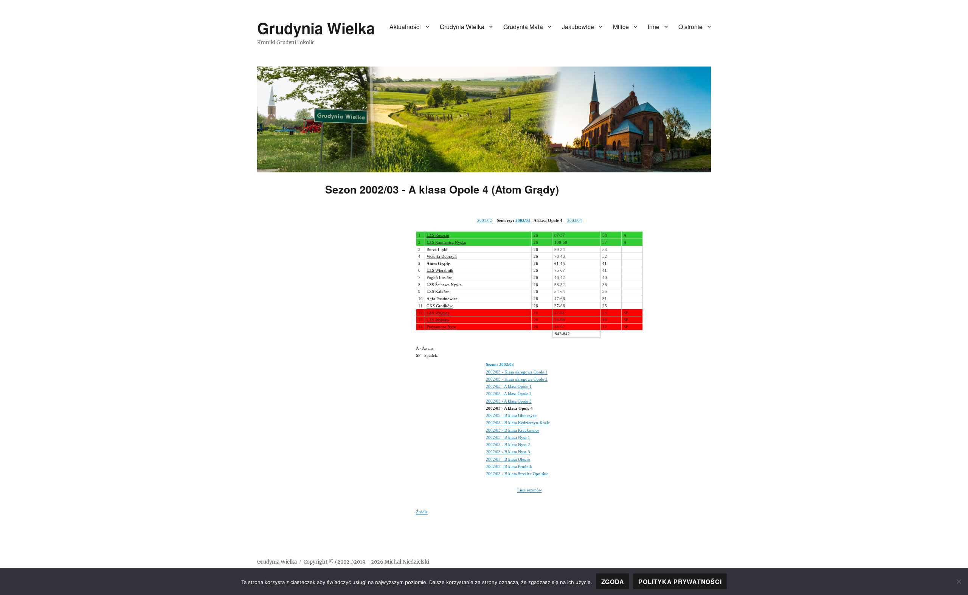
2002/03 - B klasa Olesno (508, 459)
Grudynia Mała (523, 26)
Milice (621, 26)
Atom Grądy (438, 263)
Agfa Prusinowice (442, 298)
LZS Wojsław (438, 320)
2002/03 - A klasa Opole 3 (509, 401)
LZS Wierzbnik (440, 270)
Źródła (422, 512)
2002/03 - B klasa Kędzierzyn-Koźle (518, 422)
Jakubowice (578, 26)
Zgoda (612, 581)
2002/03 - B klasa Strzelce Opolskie (517, 473)
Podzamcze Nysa (441, 326)
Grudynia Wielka (316, 28)
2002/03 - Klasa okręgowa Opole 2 (517, 379)
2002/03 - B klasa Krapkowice (512, 430)
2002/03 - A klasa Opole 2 (509, 393)
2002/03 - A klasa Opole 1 (509, 386)
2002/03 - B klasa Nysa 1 (508, 437)
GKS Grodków (440, 306)
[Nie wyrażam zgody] (958, 581)
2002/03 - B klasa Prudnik (509, 466)
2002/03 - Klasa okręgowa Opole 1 (517, 372)
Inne (653, 26)
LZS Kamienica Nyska (446, 242)
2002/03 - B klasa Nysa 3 (508, 451)
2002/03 (522, 220)
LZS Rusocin (438, 235)
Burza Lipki (437, 249)
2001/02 (484, 220)
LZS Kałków (438, 291)
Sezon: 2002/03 (500, 364)
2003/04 (574, 220)
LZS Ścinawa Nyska (444, 284)
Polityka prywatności (679, 581)
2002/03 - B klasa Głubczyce (511, 415)
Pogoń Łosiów (439, 277)
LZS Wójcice (438, 312)
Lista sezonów (529, 490)
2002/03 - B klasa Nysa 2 (508, 444)
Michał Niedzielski (407, 562)
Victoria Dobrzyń (442, 256)
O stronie (690, 26)
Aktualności (405, 26)
